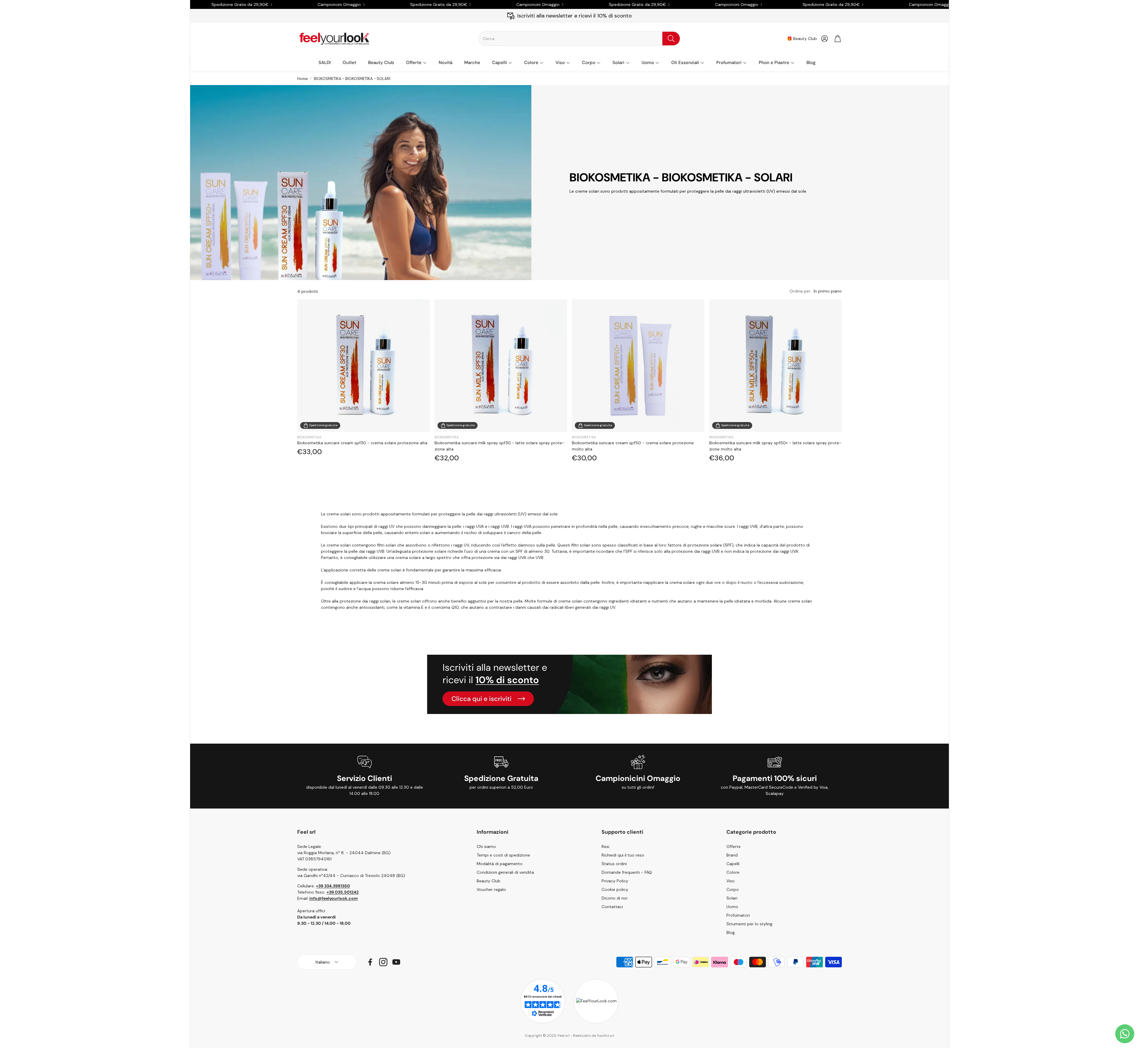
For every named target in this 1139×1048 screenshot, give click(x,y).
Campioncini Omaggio (868, 4)
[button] (579, 38)
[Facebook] (370, 962)
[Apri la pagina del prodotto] (363, 365)
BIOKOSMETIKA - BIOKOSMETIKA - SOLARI (352, 78)
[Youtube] (396, 962)
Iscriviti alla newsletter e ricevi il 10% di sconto (574, 15)
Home (302, 78)
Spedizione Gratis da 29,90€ (769, 4)
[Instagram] (383, 962)
